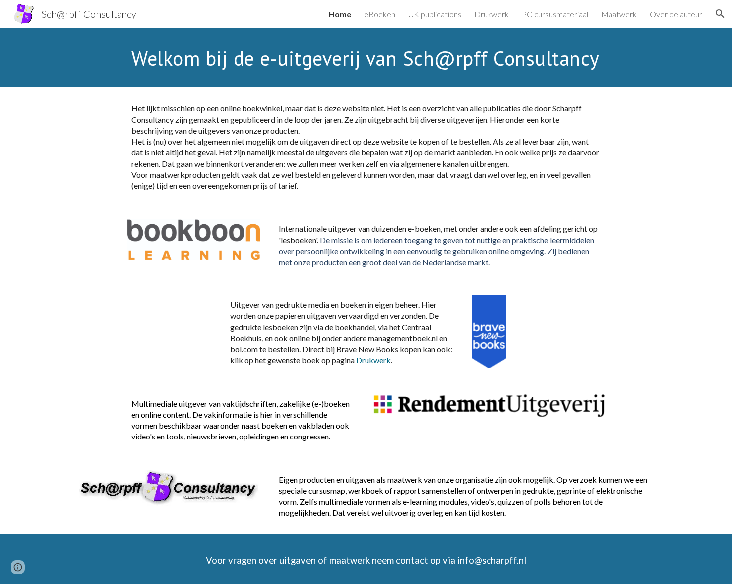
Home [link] (340, 14)
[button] (720, 14)
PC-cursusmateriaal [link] (555, 14)
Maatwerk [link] (619, 14)
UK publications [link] (434, 14)
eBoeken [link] (379, 14)
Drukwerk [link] (491, 14)
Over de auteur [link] (676, 14)
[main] (390, 57)
